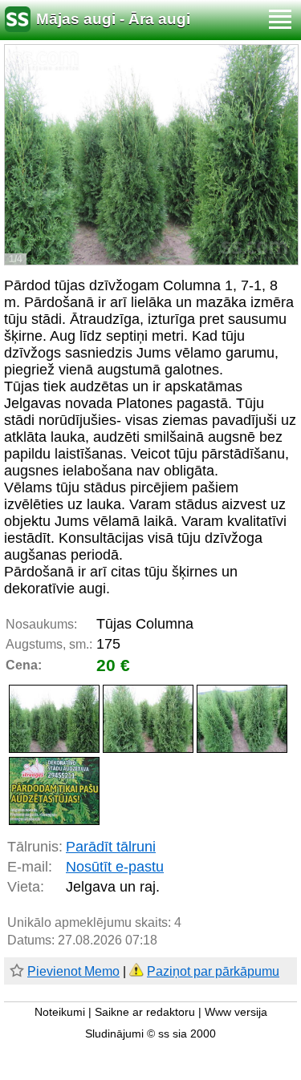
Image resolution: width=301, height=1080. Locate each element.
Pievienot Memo (73, 971)
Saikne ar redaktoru (145, 1012)
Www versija (236, 1012)
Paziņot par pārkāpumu (213, 971)
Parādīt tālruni (111, 847)
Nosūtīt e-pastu (115, 867)
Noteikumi (60, 1012)
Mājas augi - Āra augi (113, 18)
